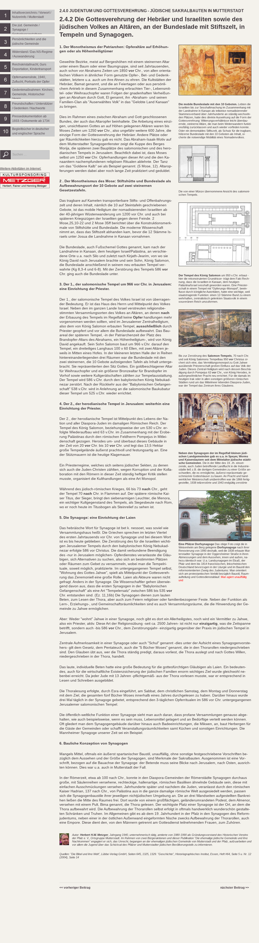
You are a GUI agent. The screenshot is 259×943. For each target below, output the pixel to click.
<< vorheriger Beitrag (74, 887)
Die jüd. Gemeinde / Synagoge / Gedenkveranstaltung (27, 30)
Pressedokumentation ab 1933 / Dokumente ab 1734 (31, 118)
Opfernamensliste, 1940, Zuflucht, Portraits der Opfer (31, 79)
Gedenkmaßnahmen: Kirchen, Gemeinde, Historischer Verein (32, 94)
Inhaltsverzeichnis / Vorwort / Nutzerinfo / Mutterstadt (31, 15)
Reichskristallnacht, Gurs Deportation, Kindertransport (31, 67)
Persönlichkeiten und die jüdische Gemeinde (29, 41)
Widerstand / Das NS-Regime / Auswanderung (32, 54)
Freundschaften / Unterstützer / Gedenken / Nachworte (32, 106)
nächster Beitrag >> (234, 887)
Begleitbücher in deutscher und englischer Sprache (30, 131)
